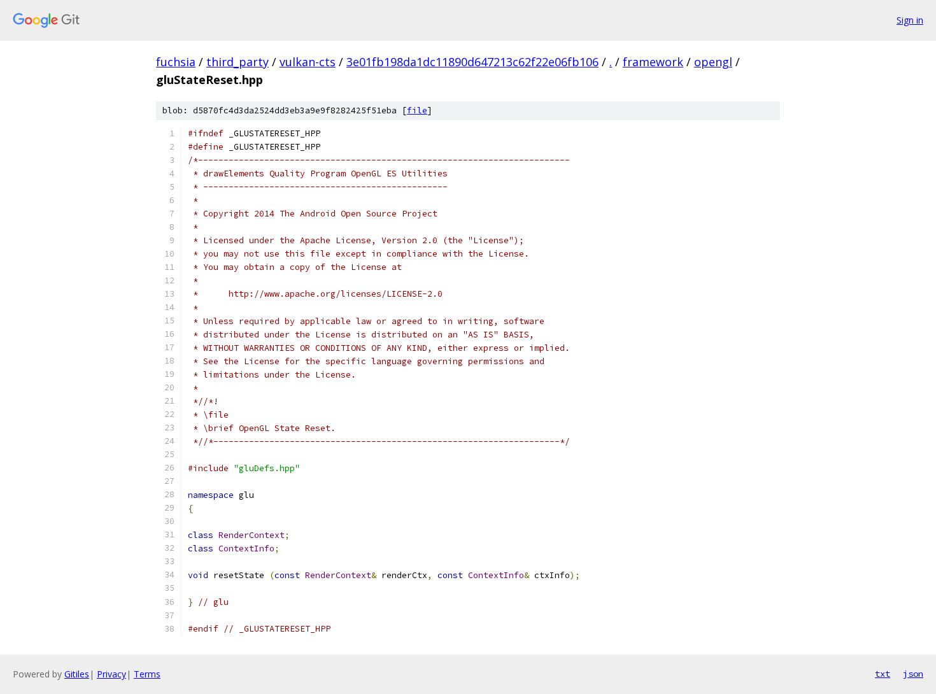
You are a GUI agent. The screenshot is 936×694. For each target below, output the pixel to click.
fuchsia (175, 61)
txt (882, 673)
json (913, 673)
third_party (237, 61)
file (417, 110)
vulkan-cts (308, 61)
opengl (713, 61)
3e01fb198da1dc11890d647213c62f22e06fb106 (472, 61)
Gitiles (76, 674)
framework (653, 61)
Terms (147, 674)
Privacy (111, 674)
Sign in (910, 20)
